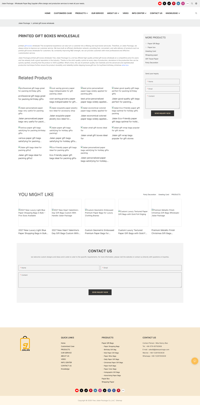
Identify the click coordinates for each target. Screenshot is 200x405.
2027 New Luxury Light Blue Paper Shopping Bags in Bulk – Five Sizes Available (33, 232)
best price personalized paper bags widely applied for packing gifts (93, 100)
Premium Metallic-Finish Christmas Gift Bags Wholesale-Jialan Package (164, 232)
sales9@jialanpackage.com (159, 349)
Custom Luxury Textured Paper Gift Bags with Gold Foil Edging (133, 232)
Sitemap (118, 400)
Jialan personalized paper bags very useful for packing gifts (32, 120)
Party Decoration (149, 194)
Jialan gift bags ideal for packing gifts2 (30, 156)
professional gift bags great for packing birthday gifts (31, 97)
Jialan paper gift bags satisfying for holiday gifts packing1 (62, 140)
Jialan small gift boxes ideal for (94, 137)
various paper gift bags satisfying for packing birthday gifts (29, 140)
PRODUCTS (176, 194)
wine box (125, 65)
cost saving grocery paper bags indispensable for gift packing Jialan (63, 100)
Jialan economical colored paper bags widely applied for (93, 117)
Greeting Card (163, 194)
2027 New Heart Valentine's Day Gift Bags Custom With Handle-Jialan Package (65, 232)
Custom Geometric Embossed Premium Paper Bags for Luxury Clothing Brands (99, 232)
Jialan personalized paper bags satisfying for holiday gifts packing (94, 160)
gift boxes (28, 46)
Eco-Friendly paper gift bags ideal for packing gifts (63, 156)
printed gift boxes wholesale (43, 23)
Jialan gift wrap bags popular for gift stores (122, 137)
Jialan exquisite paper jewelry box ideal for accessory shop (60, 117)
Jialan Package (24, 23)
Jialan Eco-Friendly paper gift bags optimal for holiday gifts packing (126, 120)
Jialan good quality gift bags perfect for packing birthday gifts (126, 100)
